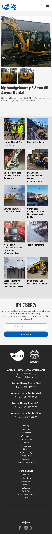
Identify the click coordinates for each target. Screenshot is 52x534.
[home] (9, 5)
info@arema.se (30, 377)
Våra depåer (26, 436)
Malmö (26, 485)
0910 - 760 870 (30, 417)
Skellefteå (26, 491)
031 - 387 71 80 (30, 397)
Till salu (26, 449)
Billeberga (26, 475)
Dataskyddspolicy (26, 462)
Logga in (26, 459)
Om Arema (26, 433)
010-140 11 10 (30, 374)
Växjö (26, 498)
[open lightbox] (26, 41)
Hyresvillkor (26, 456)
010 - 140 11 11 (30, 387)
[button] (48, 5)
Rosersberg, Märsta (26, 494)
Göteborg (26, 488)
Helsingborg (26, 478)
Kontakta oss (26, 439)
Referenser (26, 446)
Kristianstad (26, 481)
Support (26, 443)
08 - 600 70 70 (30, 407)
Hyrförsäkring (26, 452)
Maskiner (26, 429)
